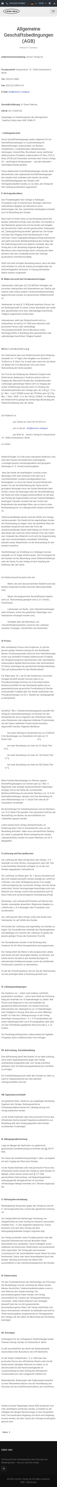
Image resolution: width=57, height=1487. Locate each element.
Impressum (31, 1482)
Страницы (32, 48)
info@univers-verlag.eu (19, 92)
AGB (23, 1482)
